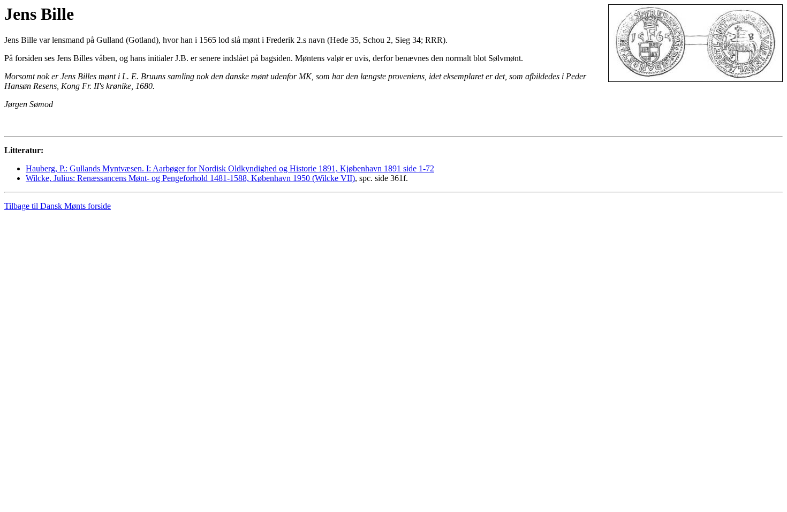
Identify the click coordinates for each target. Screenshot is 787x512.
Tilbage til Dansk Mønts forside (57, 205)
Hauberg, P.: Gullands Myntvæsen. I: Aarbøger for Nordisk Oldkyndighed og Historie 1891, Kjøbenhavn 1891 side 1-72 (230, 168)
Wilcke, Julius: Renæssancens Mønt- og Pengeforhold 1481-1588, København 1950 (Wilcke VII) (190, 178)
